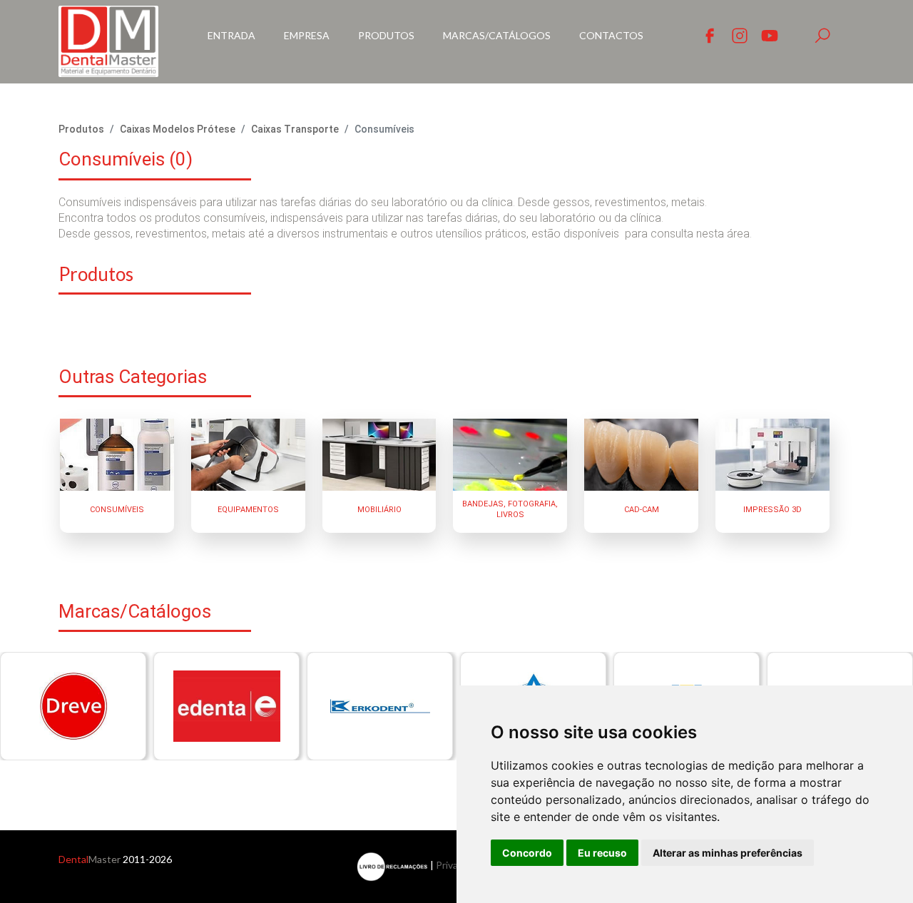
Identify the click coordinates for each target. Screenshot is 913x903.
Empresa (307, 35)
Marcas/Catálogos (497, 35)
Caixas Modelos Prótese (177, 129)
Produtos (386, 35)
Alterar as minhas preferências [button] (727, 853)
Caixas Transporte (295, 129)
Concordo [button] (527, 853)
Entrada (231, 35)
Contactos (611, 35)
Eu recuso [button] (602, 853)
